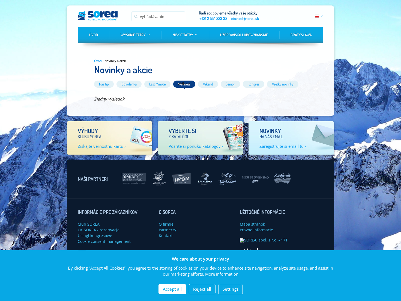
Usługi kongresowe (95, 235)
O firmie (166, 224)
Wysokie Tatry (133, 35)
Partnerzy (167, 229)
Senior (230, 84)
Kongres (253, 84)
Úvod (93, 35)
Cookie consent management (104, 241)
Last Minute (157, 84)
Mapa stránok (252, 224)
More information (221, 274)
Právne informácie (256, 229)
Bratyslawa (301, 35)
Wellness (184, 84)
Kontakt (166, 235)
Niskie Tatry (183, 35)
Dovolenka (129, 84)
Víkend (208, 84)
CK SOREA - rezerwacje (98, 229)
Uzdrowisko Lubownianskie (244, 35)
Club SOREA (89, 224)
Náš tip (104, 84)
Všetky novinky (283, 84)
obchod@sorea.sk (245, 18)
